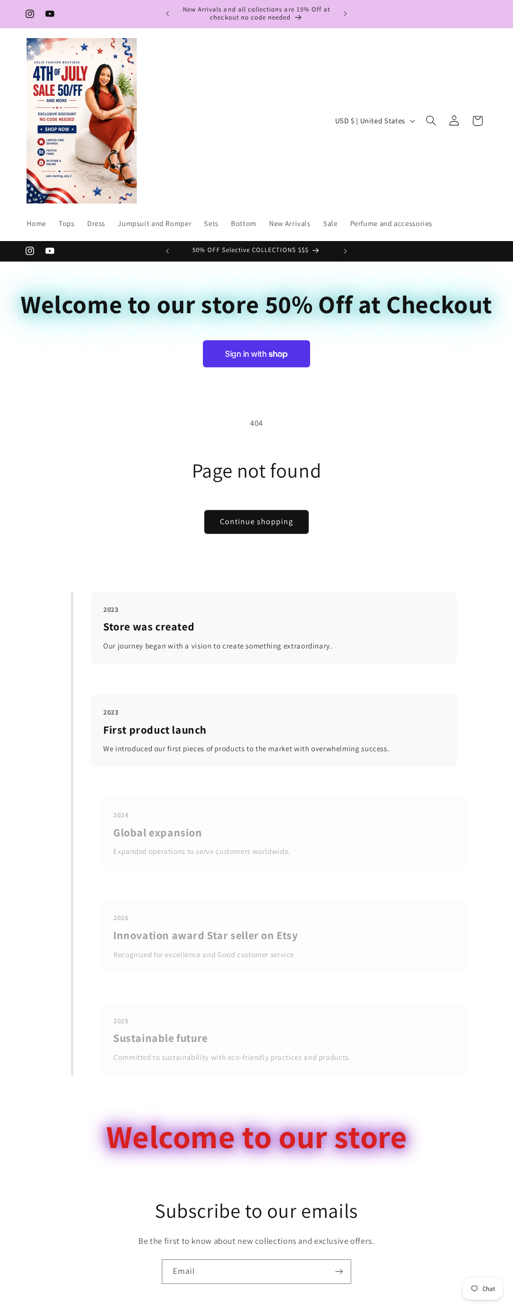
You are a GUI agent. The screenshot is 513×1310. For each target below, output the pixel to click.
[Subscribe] (339, 1271)
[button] (430, 120)
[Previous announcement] (167, 14)
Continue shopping (257, 521)
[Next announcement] (346, 14)
